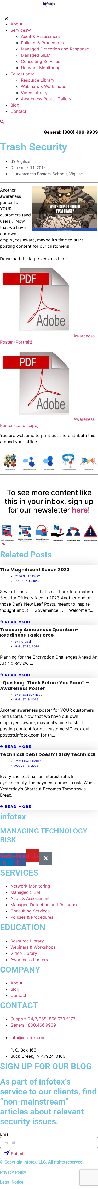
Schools (60, 174)
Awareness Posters (33, 174)
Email (5, 1134)
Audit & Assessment (40, 36)
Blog (14, 105)
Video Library (34, 92)
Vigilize (76, 174)
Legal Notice (12, 1182)
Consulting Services (40, 61)
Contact (18, 111)
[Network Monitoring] (3, 545)
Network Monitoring (41, 67)
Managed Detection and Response (55, 48)
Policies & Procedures (42, 42)
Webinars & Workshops (43, 86)
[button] (49, 19)
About (16, 24)
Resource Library (37, 80)
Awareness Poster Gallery (46, 98)
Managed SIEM (35, 55)
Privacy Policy (13, 1172)
